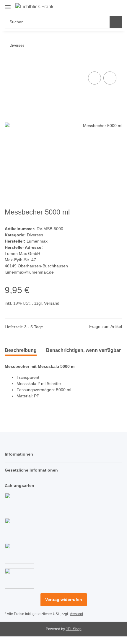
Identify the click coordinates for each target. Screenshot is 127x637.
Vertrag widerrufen (63, 599)
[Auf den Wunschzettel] (109, 78)
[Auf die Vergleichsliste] (94, 78)
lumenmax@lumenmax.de (29, 272)
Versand (51, 303)
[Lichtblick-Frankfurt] (34, 6)
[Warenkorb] (117, 6)
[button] (99, 6)
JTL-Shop (74, 629)
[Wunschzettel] (108, 6)
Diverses (35, 235)
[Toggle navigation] (8, 5)
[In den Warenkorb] (9, 63)
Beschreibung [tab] (21, 350)
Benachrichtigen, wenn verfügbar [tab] (83, 350)
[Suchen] (116, 22)
